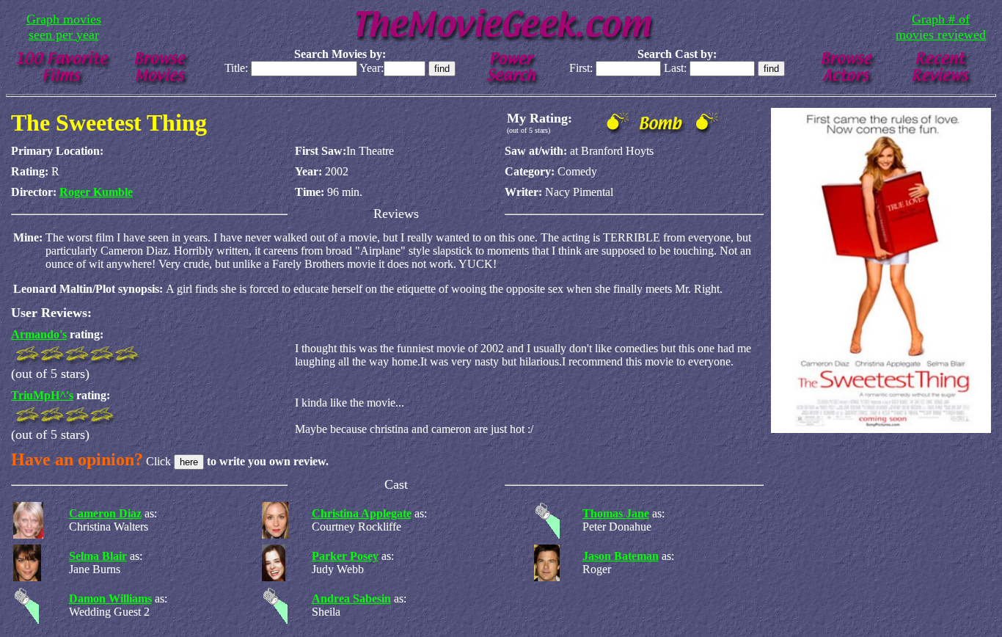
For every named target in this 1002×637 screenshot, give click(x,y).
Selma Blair (98, 556)
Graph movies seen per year (63, 27)
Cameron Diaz (105, 513)
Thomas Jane (615, 513)
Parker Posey (345, 556)
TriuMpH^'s (42, 395)
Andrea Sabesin (351, 598)
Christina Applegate (362, 513)
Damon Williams (110, 598)
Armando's (39, 334)
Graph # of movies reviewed (941, 27)
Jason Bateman (620, 556)
